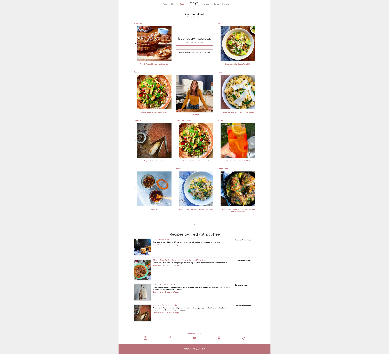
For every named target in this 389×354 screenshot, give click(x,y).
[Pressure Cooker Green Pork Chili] (238, 43)
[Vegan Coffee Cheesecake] (154, 140)
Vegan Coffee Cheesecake (154, 161)
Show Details (158, 245)
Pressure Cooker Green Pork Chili (237, 64)
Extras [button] (216, 4)
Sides (219, 72)
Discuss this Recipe (172, 245)
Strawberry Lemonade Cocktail (238, 161)
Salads (136, 72)
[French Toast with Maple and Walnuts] (154, 43)
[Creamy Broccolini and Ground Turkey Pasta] (196, 189)
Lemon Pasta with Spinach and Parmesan (238, 112)
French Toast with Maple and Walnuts (154, 64)
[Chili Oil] (154, 189)
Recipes (183, 4)
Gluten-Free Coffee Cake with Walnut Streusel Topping (179, 260)
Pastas (178, 169)
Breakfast (138, 23)
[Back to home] (194, 4)
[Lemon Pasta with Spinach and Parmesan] (238, 92)
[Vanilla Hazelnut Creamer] (142, 292)
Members (207, 4)
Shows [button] (174, 4)
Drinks (220, 120)
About (165, 4)
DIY (135, 169)
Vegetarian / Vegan (184, 120)
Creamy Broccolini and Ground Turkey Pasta (196, 209)
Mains (220, 23)
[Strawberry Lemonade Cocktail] (238, 140)
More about (194, 114)
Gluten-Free (222, 169)
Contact (225, 4)
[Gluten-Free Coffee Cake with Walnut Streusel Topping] (142, 270)
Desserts (137, 120)
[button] (194, 225)
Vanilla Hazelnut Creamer (165, 285)
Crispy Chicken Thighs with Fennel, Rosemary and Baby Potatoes (238, 210)
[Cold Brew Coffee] (142, 247)
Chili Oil (154, 209)
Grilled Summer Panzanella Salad (154, 112)
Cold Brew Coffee (161, 239)
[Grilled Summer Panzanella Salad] (154, 92)
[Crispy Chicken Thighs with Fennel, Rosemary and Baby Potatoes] (238, 189)
